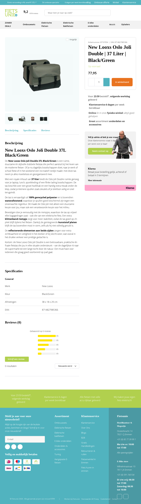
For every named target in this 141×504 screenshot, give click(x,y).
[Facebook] (7, 446)
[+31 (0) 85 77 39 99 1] (125, 496)
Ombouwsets (61, 422)
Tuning (58, 454)
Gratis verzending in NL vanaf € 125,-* (21, 2)
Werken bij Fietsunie (72, 499)
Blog (89, 2)
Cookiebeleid (105, 499)
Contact (115, 499)
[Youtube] (13, 446)
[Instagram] (20, 446)
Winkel (116, 2)
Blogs (83, 432)
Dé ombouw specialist (50, 2)
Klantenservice (129, 2)
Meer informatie (95, 180)
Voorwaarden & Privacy (90, 499)
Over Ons (85, 427)
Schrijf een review (16, 359)
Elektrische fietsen (63, 427)
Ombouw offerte (101, 2)
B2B (83, 437)
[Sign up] (41, 439)
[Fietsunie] (11, 12)
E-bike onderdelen (63, 441)
